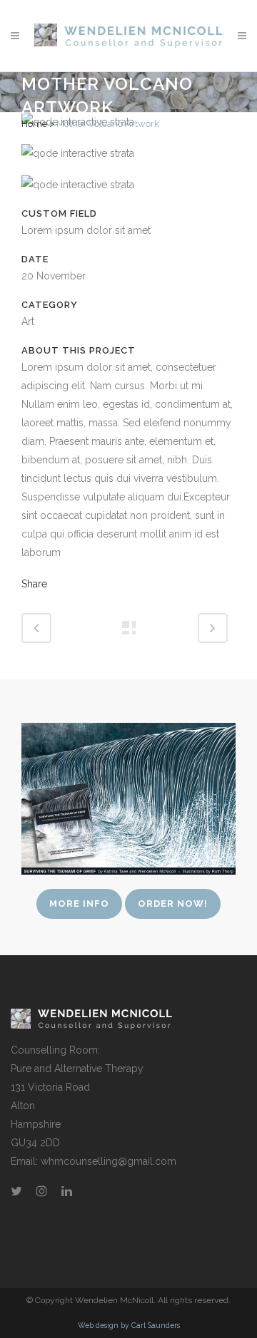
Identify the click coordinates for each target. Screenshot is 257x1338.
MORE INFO (79, 903)
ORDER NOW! (173, 903)
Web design (98, 1325)
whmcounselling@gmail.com (108, 1161)
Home (34, 123)
